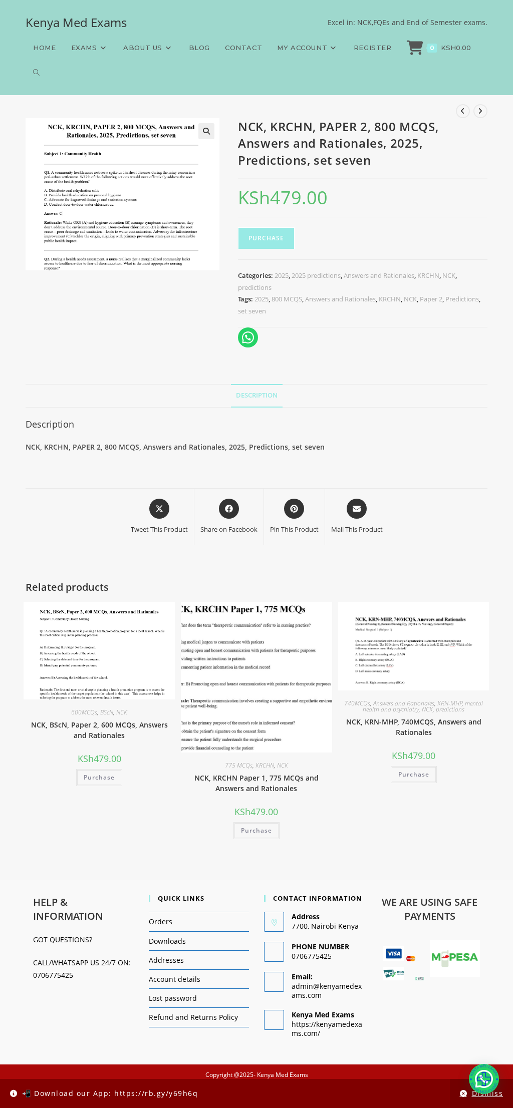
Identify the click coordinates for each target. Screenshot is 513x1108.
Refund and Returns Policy (193, 1017)
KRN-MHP (449, 703)
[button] (206, 131)
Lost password (173, 998)
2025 (282, 275)
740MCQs (357, 703)
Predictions (462, 298)
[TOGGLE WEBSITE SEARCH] (36, 72)
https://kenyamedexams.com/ (327, 1028)
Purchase (266, 238)
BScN (106, 712)
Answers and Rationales (379, 275)
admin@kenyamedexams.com (327, 990)
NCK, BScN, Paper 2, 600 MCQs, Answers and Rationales (99, 730)
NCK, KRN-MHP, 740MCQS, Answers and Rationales (413, 727)
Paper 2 (431, 298)
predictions (255, 287)
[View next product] (480, 111)
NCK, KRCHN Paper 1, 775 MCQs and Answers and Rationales (256, 783)
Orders (160, 921)
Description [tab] (257, 395)
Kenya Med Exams (76, 22)
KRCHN (428, 275)
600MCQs (84, 712)
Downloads (167, 941)
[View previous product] (463, 111)
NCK (448, 275)
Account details (174, 979)
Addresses (166, 960)
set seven (252, 310)
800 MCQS (287, 298)
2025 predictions (316, 275)
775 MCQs (238, 765)
